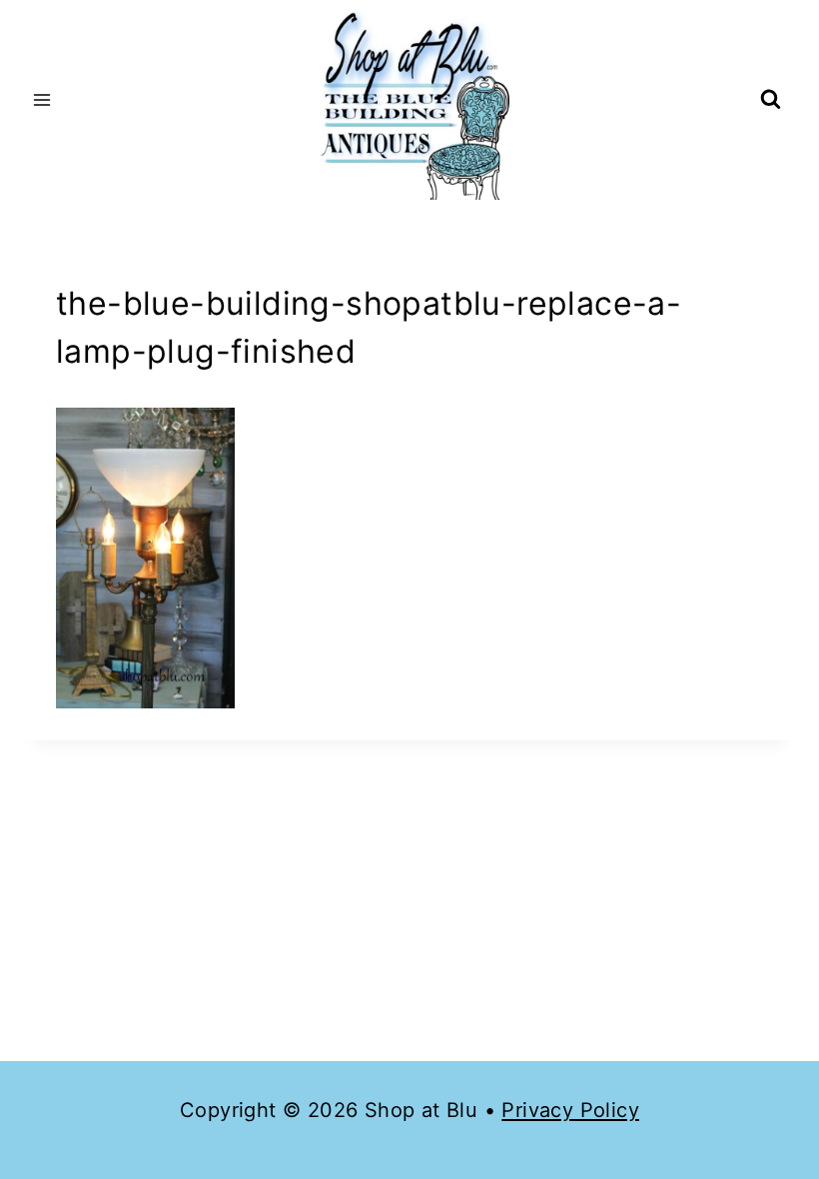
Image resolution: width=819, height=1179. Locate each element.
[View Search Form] (770, 100)
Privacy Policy (570, 1110)
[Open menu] (42, 99)
